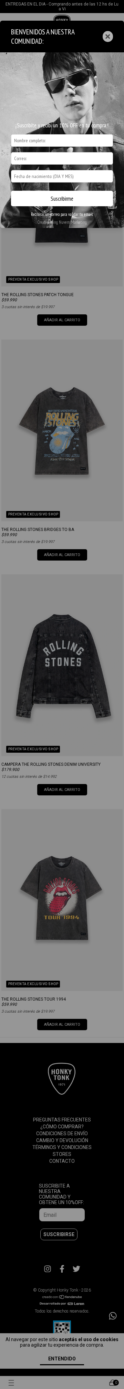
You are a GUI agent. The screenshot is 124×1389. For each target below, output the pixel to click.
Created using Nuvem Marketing (62, 222)
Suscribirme (62, 198)
